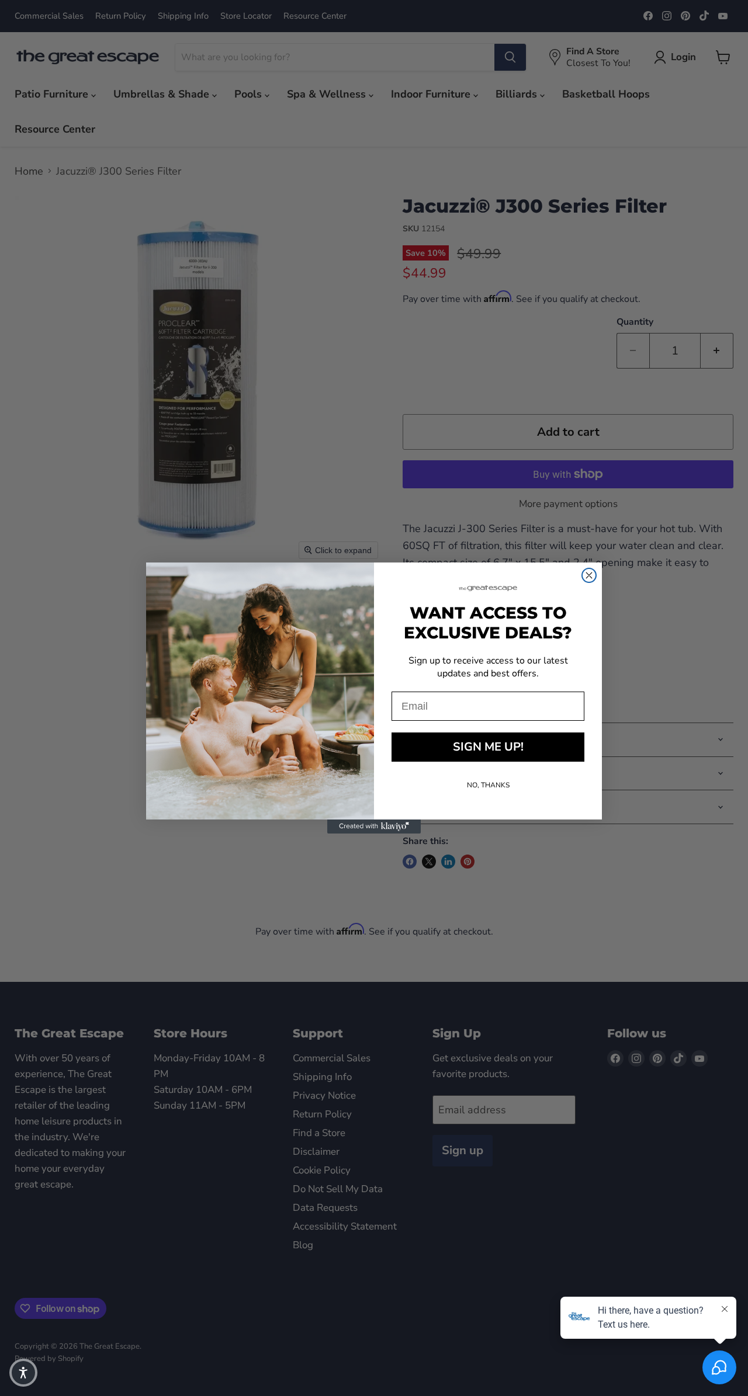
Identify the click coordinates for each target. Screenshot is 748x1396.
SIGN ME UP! (488, 747)
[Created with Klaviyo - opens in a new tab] (374, 826)
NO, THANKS (488, 785)
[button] (23, 1373)
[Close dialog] (589, 575)
